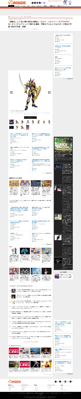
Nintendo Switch (12, 386)
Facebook (62, 381)
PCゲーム (39, 5)
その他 (61, 385)
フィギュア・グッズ (51, 385)
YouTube (68, 381)
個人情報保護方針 (41, 393)
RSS (72, 381)
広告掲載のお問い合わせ (30, 393)
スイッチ (23, 5)
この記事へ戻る (31, 117)
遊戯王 (10, 246)
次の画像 (49, 92)
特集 (22, 7)
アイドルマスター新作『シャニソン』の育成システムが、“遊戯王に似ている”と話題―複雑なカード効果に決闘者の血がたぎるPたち (30, 201)
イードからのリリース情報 (49, 393)
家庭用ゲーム (10, 385)
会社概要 (36, 393)
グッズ (49, 388)
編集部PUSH (52, 5)
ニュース (36, 386)
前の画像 (11, 92)
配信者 (45, 5)
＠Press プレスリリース (67, 393)
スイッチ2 (17, 5)
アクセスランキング (14, 7)
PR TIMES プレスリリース (58, 393)
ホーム (11, 5)
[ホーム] (9, 16)
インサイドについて (12, 393)
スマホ (33, 5)
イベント (36, 388)
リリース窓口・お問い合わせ (20, 393)
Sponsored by (44, 244)
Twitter (58, 381)
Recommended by (46, 374)
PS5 (28, 5)
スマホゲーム (24, 386)
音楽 (62, 388)
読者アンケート (61, 5)
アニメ (62, 386)
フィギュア (11, 266)
